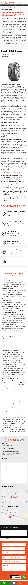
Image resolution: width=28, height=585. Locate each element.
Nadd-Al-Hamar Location (10, 506)
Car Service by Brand (7, 482)
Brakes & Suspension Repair (9, 473)
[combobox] (14, 561)
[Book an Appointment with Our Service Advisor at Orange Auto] (14, 583)
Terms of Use (5, 535)
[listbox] (14, 557)
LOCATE (24, 583)
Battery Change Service (8, 470)
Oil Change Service (7, 467)
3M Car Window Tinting (7, 476)
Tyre (7, 7)
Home (3, 7)
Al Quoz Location (7, 486)
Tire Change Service (7, 464)
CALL (6, 583)
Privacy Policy (5, 532)
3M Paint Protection (6, 479)
